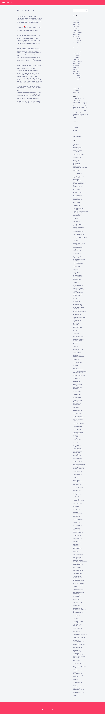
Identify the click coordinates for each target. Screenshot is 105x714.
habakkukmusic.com (77, 544)
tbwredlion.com (76, 640)
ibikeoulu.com (75, 420)
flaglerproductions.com (77, 384)
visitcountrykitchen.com (78, 449)
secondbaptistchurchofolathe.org (79, 678)
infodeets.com (76, 151)
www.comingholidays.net (78, 363)
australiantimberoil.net (77, 230)
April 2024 (75, 46)
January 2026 (75, 24)
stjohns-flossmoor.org (77, 471)
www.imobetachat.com (77, 538)
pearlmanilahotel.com (77, 195)
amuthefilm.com (76, 395)
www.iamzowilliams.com (78, 612)
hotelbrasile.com (76, 215)
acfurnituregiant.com (77, 157)
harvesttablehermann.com (78, 234)
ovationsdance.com (77, 321)
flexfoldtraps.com (76, 563)
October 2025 (76, 30)
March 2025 (75, 36)
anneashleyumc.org (77, 569)
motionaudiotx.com (77, 683)
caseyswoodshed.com (77, 503)
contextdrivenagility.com (78, 419)
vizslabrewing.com (76, 272)
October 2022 (76, 84)
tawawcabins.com (76, 265)
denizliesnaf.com (76, 506)
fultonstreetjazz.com (77, 217)
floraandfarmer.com (77, 238)
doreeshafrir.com (76, 414)
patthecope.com (76, 509)
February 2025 (76, 38)
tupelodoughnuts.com (77, 284)
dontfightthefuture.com (78, 249)
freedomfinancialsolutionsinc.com (80, 561)
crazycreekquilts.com (77, 388)
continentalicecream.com (78, 387)
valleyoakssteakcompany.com (79, 502)
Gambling (75, 123)
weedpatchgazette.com (78, 276)
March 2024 (75, 49)
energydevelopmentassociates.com (80, 237)
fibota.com (75, 630)
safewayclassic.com (77, 174)
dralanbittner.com (76, 273)
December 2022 (76, 79)
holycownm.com (76, 480)
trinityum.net (75, 618)
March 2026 (75, 20)
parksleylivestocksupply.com (78, 339)
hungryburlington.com (77, 430)
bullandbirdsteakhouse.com (78, 582)
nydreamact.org (76, 185)
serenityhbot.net (76, 547)
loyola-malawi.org (76, 345)
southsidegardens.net (77, 616)
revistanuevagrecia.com (77, 410)
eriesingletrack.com (77, 279)
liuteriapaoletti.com (77, 465)
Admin (26, 13)
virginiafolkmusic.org (77, 320)
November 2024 (76, 42)
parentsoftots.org (76, 531)
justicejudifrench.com (77, 425)
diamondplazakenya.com (78, 638)
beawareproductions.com (78, 417)
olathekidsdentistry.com (78, 285)
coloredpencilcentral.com (78, 252)
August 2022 (75, 88)
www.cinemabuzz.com (77, 602)
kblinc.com (75, 278)
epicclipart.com (76, 193)
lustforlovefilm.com (77, 397)
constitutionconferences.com (79, 507)
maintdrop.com (76, 196)
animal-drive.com (76, 516)
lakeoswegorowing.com (77, 673)
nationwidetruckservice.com (78, 481)
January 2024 (75, 53)
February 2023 (76, 75)
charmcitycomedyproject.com (79, 416)
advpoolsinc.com (76, 497)
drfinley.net (75, 669)
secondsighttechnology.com (78, 300)
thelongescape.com (77, 443)
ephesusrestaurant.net (77, 622)
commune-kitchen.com (77, 394)
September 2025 (76, 32)
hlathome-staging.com (77, 304)
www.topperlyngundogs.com (78, 555)
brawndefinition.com (77, 385)
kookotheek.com (76, 205)
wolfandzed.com (76, 599)
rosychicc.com (75, 346)
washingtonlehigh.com (77, 595)
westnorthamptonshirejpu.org (79, 214)
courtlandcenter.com (77, 489)
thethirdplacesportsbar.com (78, 621)
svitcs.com (75, 510)
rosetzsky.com (76, 407)
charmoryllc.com (76, 366)
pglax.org (75, 462)
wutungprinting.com (77, 455)
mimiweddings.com (77, 688)
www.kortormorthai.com (78, 566)
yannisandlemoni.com (77, 275)
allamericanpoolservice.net (78, 313)
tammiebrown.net (76, 441)
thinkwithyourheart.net (77, 257)
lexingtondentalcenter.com (78, 307)
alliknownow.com (76, 374)
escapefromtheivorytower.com (79, 243)
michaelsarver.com (76, 301)
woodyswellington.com (77, 624)
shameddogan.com (76, 529)
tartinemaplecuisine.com (78, 433)
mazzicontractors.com (77, 619)
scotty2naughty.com (77, 413)
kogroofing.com (76, 201)
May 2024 (75, 44)
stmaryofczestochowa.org (78, 423)
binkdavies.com (76, 390)
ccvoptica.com (76, 593)
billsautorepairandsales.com (78, 641)
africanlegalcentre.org (77, 401)
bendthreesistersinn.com (78, 470)
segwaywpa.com (76, 523)
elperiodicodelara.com (77, 145)
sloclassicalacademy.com (78, 378)
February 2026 (76, 22)
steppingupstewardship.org (78, 592)
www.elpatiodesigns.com (78, 627)
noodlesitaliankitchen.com (78, 183)
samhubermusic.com (77, 694)
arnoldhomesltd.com (77, 250)
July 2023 (75, 65)
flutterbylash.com (76, 660)
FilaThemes (62, 709)
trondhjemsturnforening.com (79, 637)
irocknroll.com (76, 260)
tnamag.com (75, 518)
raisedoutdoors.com (77, 256)
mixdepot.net (75, 603)
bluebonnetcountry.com (78, 192)
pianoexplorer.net (76, 615)
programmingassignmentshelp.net (80, 167)
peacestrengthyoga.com (78, 560)
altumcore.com (76, 515)
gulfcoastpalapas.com (77, 525)
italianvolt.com (76, 269)
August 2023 (75, 63)
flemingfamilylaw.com (77, 670)
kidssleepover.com (76, 169)
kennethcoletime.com (77, 429)
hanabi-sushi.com (76, 598)
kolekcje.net (75, 324)
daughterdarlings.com (77, 150)
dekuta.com (75, 600)
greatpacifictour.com (77, 484)
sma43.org (75, 586)
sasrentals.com (76, 298)
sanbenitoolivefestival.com (78, 356)
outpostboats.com (77, 347)
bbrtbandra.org (76, 190)
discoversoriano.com (77, 361)
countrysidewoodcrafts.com (78, 176)
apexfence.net (76, 695)
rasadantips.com (76, 161)
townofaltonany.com (77, 461)
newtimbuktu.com (76, 163)
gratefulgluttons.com (77, 352)
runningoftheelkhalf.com (78, 557)
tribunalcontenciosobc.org (78, 377)
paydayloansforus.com (77, 172)
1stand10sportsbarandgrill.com (79, 289)
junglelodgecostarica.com (78, 446)
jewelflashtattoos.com (77, 188)
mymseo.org (75, 679)
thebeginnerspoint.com (77, 362)
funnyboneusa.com (77, 473)
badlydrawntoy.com (77, 541)
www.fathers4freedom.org (78, 554)
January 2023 (75, 77)
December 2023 (76, 55)
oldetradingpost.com (77, 225)
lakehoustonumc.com (77, 542)
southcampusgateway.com (78, 208)
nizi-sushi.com (76, 436)
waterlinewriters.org (77, 528)
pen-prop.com (75, 551)
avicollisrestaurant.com (77, 491)
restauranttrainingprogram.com (79, 311)
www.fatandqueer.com (77, 567)
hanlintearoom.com (77, 662)
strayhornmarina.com (77, 382)
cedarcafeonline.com (77, 156)
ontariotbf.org (76, 179)
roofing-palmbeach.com (78, 247)
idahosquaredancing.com (78, 263)
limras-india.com (76, 144)
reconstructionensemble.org (78, 475)
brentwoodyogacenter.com (78, 589)
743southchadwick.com (77, 244)
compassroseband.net (77, 513)
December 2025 (76, 26)
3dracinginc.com (76, 368)
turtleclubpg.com (76, 483)
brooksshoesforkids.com (78, 519)
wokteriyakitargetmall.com (78, 305)
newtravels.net (76, 170)
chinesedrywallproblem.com (78, 468)
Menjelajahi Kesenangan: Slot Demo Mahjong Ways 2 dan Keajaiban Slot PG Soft (80, 116)
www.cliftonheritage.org (78, 584)
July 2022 (75, 90)
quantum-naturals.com (77, 643)
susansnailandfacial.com (78, 550)
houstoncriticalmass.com (78, 369)
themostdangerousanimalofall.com (80, 371)
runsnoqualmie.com (77, 574)
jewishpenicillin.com (77, 314)
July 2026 (75, 18)
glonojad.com (75, 409)
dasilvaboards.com (76, 379)
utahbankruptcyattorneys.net (79, 259)
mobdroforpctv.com (77, 353)
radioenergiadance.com (77, 204)
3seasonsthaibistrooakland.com (79, 331)
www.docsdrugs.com (77, 576)
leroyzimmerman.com (77, 667)
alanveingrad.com (76, 452)
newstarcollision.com (77, 297)
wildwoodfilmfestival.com (78, 212)
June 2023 (75, 67)
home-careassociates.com (78, 336)
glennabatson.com (76, 381)
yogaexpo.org (75, 334)
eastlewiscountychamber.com (79, 375)
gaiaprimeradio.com (77, 439)
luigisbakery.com (76, 596)
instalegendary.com (77, 180)
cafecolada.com (76, 359)
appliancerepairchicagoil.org (78, 177)
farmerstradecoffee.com (78, 534)
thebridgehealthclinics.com (78, 526)
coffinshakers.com (76, 422)
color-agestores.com (77, 342)
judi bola (75, 130)
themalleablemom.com (77, 427)
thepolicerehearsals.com (78, 372)
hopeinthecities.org (77, 350)
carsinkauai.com (76, 653)
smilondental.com (76, 295)
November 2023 (76, 57)
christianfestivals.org (77, 448)
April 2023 (75, 71)
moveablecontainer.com (78, 220)
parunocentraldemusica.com (78, 632)
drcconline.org (76, 493)
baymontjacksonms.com (78, 459)
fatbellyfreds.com (76, 625)
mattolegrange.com (77, 445)
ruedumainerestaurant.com (78, 406)
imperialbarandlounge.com (78, 254)
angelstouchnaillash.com (78, 292)
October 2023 (76, 59)
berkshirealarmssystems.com (79, 270)
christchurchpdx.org (77, 391)
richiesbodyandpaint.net (77, 147)
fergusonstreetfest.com (78, 646)
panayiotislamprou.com (77, 206)
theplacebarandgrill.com (78, 494)
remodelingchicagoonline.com (79, 587)
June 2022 (75, 92)
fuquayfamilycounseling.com (79, 675)
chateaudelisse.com (77, 209)
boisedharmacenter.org (77, 340)
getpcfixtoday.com (76, 189)
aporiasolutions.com (77, 522)
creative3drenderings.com (78, 532)
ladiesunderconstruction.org (78, 227)
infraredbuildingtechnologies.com (79, 233)
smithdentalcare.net (77, 691)
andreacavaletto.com (77, 337)
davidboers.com (76, 537)
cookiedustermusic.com (77, 474)
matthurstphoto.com (77, 648)
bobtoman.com (76, 198)
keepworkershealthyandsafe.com (79, 182)
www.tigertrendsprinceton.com (79, 553)
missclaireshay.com (77, 142)
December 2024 (76, 40)
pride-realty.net (76, 657)
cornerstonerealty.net (77, 608)
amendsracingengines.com (78, 564)
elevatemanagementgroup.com (79, 666)
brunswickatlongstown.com (78, 432)
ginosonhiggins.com (77, 454)
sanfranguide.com (76, 365)
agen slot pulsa (27, 26)
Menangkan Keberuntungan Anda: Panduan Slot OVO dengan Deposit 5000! (80, 107)
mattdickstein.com (76, 539)
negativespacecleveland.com (79, 464)
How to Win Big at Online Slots (26, 16)
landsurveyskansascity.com (78, 570)
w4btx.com (75, 291)
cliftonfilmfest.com (77, 253)
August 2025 (75, 34)
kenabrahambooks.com (77, 393)
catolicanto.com (76, 326)
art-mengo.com (76, 438)
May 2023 (75, 69)
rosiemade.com (76, 282)
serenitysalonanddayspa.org (78, 154)
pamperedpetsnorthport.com (79, 281)
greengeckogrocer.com (77, 302)
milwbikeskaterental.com (78, 458)
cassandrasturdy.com (77, 355)
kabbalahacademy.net (77, 294)
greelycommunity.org (77, 404)
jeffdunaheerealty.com (77, 558)
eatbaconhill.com (76, 166)
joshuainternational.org (77, 548)
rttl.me (74, 685)
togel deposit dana (77, 136)
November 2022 (76, 82)
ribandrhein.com (76, 323)
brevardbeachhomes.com (78, 241)
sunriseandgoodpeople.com (78, 467)
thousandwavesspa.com (78, 487)
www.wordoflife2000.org (78, 262)
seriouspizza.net (76, 512)
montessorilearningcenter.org (79, 644)
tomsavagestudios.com (77, 315)
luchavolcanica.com (77, 478)
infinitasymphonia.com (77, 400)
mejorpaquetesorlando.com (78, 288)
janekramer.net (76, 435)
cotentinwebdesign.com (78, 224)
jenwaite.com (75, 664)
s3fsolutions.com (76, 240)
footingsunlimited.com (77, 573)
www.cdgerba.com (76, 631)
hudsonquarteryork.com (77, 628)
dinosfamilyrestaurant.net (78, 231)
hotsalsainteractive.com (78, 153)
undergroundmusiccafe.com (78, 692)
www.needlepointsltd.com (78, 580)
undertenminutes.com (77, 158)
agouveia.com (75, 676)
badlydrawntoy (6, 2)
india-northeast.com (77, 246)
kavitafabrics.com (76, 477)
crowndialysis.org (76, 310)
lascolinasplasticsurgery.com (78, 583)
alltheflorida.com (76, 650)
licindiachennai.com (77, 148)
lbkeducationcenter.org (77, 327)
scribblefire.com (76, 333)
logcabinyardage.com (77, 535)
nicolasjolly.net (76, 398)
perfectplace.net (76, 330)
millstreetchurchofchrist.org (78, 654)
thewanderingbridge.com (78, 426)
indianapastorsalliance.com (78, 500)
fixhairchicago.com (76, 505)
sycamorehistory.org (77, 606)
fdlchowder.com (76, 579)
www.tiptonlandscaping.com (78, 590)
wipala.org (75, 343)
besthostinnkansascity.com (78, 689)
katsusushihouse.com (77, 403)
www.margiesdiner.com (77, 577)
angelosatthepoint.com (77, 499)
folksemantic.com (76, 266)
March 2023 (75, 73)
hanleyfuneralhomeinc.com (78, 286)
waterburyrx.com (76, 496)
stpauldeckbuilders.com (77, 571)
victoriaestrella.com (77, 486)
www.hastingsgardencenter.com (79, 614)
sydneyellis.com (76, 308)
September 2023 (76, 61)
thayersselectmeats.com (78, 521)
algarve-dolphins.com (77, 451)
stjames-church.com (77, 411)
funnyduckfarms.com (77, 663)
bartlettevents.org (77, 218)
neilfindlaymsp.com (77, 490)
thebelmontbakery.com (77, 173)
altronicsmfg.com (76, 164)
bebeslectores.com (77, 228)
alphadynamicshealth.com (78, 659)
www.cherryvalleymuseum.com (79, 222)
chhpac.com (75, 680)
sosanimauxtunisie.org (77, 199)
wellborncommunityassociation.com (80, 211)
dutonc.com (75, 442)
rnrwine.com (75, 672)
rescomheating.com (77, 686)
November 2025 (76, 28)
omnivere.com (76, 160)
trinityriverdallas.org (77, 329)
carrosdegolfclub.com (77, 236)
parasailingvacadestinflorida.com (79, 656)
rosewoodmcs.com (77, 605)
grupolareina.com (76, 221)
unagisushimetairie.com (77, 186)
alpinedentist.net (76, 202)
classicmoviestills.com (77, 358)
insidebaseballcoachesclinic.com (79, 651)
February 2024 (76, 51)
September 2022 (76, 86)
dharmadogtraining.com (77, 682)
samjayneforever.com (77, 647)
